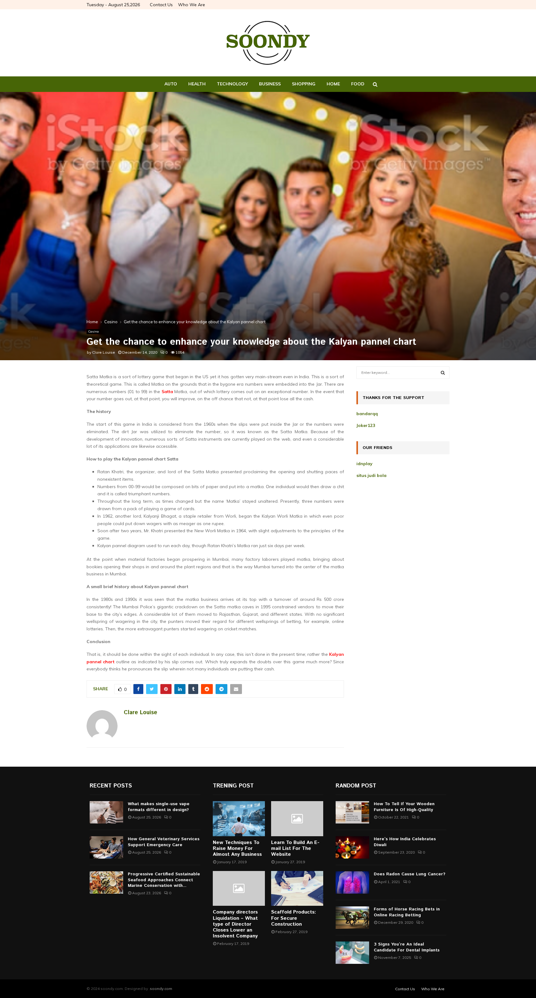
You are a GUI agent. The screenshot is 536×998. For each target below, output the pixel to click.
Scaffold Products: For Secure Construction (293, 918)
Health (197, 84)
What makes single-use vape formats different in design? (159, 807)
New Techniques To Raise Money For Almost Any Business (237, 848)
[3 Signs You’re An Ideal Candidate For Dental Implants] (352, 952)
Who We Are (191, 4)
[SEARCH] (442, 372)
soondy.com (161, 988)
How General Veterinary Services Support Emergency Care (163, 842)
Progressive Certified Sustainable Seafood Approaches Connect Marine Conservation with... (164, 879)
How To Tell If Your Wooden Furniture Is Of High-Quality (404, 807)
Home (333, 84)
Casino (93, 331)
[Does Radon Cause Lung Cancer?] (352, 882)
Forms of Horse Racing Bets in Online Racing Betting (407, 912)
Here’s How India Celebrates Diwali (405, 842)
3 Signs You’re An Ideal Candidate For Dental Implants (407, 947)
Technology (232, 84)
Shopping (303, 84)
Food (357, 84)
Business (270, 84)
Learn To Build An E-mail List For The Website (295, 848)
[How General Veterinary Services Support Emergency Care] (106, 847)
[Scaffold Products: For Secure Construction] (297, 888)
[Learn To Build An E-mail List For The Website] (297, 818)
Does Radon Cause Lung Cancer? (409, 874)
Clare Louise (103, 352)
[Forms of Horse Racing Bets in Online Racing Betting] (352, 917)
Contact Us (161, 4)
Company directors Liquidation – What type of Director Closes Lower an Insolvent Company (235, 924)
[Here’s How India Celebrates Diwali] (352, 847)
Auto (170, 84)
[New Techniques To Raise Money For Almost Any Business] (239, 818)
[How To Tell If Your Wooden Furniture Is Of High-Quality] (352, 812)
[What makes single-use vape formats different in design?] (106, 812)
